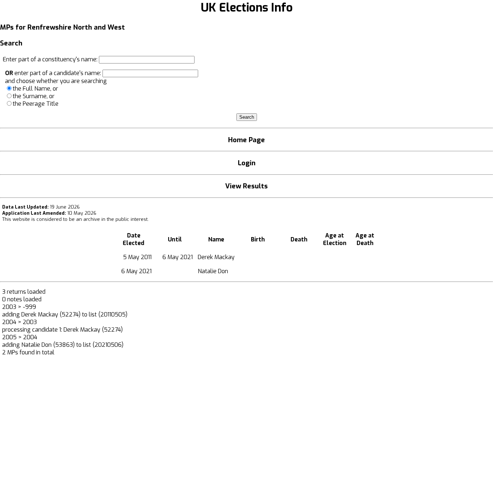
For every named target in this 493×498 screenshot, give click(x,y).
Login (247, 162)
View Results (246, 186)
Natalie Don (213, 271)
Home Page (246, 139)
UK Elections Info (247, 7)
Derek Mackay (216, 257)
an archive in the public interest (112, 219)
